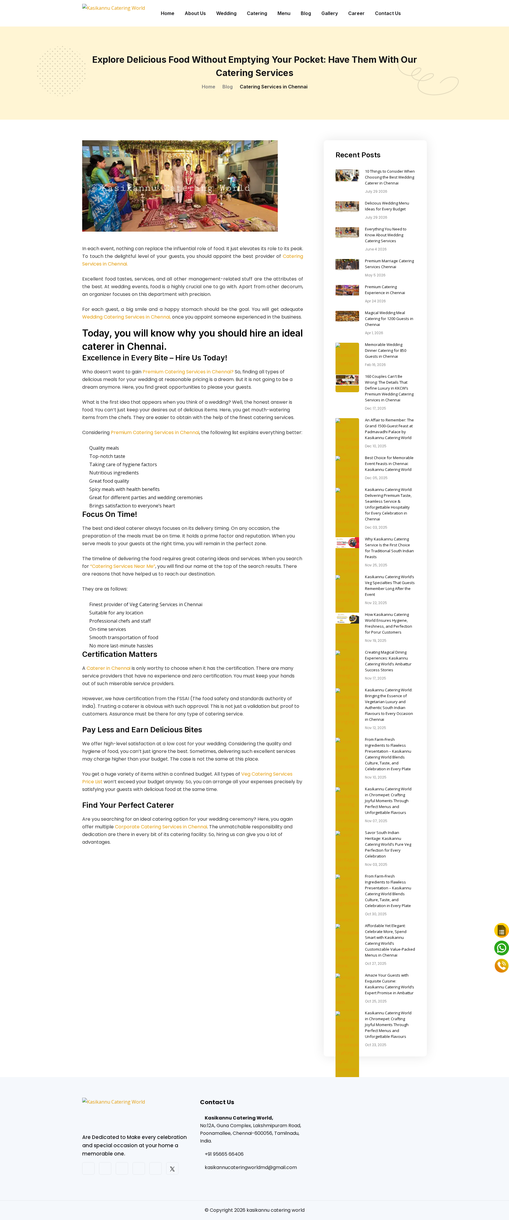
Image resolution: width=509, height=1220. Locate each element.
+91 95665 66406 (224, 1154)
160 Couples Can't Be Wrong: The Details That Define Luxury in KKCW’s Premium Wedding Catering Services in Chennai (389, 388)
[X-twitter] (172, 1168)
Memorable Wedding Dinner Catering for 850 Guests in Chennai (385, 350)
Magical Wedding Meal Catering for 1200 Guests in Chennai (389, 318)
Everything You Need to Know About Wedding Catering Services (385, 234)
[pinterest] (139, 1168)
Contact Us (388, 13)
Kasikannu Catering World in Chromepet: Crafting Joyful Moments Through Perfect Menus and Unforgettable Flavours (388, 800)
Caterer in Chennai (108, 668)
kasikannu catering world (276, 1210)
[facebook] (88, 1168)
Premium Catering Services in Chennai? (188, 371)
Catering (257, 13)
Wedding (226, 13)
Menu (283, 13)
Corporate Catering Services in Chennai (161, 826)
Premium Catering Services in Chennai (155, 432)
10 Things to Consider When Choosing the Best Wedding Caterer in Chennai (390, 177)
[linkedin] (155, 1168)
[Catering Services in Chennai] (136, 1115)
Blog (306, 13)
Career (356, 13)
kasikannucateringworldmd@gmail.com (251, 1167)
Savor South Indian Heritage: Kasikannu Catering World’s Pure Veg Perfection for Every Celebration (388, 844)
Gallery (329, 13)
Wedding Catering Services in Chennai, (126, 317)
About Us (195, 13)
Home (167, 13)
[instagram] (105, 1168)
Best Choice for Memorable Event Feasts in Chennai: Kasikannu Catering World (389, 463)
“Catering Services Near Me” (122, 566)
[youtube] (122, 1168)
